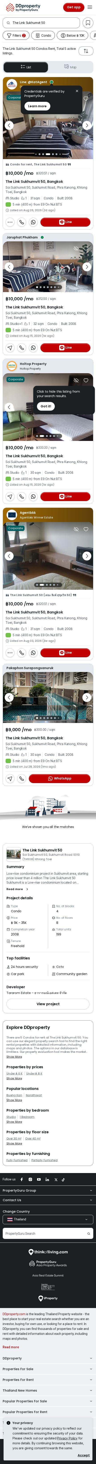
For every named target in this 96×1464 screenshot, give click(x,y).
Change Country (16, 1211)
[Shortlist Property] (86, 98)
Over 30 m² (13, 1138)
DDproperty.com (14, 1314)
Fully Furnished (17, 1160)
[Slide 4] (43, 154)
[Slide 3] (39, 154)
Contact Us (12, 1200)
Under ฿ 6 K (14, 1073)
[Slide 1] (37, 287)
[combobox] (46, 23)
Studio (11, 1117)
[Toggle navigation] (89, 7)
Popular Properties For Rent (25, 1412)
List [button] (29, 67)
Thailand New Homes (20, 1390)
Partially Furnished (44, 1160)
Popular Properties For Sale (25, 1401)
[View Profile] (48, 84)
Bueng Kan (14, 1095)
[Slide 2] (35, 154)
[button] (18, 889)
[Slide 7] (56, 154)
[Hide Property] (76, 248)
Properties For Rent (18, 1380)
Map (73, 67)
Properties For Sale (18, 1369)
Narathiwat (34, 1095)
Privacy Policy (67, 1438)
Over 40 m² (32, 1138)
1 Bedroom (27, 1117)
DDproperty (12, 1358)
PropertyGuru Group (19, 1190)
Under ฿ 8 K (34, 1073)
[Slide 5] (48, 154)
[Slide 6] (53, 154)
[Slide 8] (60, 154)
